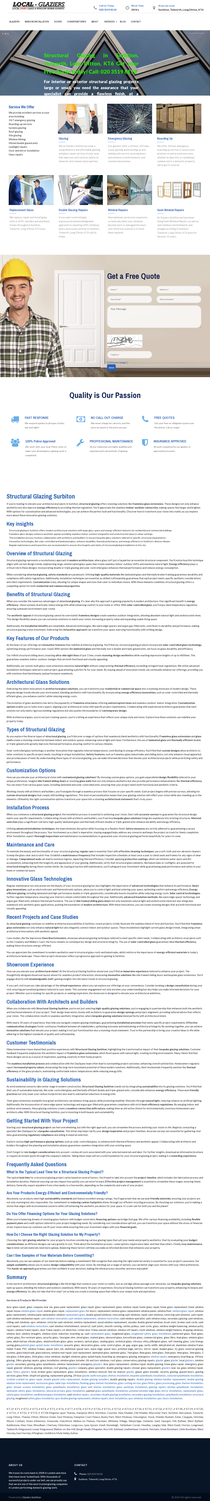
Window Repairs (118, 210)
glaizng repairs (157, 1386)
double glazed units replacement (62, 1379)
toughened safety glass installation (151, 1333)
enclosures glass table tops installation (57, 1383)
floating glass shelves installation (98, 1383)
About (94, 21)
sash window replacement (82, 1318)
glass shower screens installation (25, 1386)
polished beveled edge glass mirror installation (155, 1390)
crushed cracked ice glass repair (24, 1379)
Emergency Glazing (120, 138)
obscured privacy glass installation (65, 1390)
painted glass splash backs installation (42, 1345)
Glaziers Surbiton (31, 1497)
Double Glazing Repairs (73, 210)
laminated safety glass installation (26, 1390)
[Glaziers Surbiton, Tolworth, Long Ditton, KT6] (40, 6)
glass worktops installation (132, 1386)
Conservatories (76, 21)
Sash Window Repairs (170, 210)
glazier (159, 1360)
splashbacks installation (179, 1394)
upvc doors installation (169, 1398)
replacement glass (75, 1310)
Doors (58, 21)
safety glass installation (20, 1394)
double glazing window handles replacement (161, 1379)
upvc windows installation (142, 1398)
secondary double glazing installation (110, 1394)
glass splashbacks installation (62, 1386)
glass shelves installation (189, 1383)
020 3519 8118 (107, 9)
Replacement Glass (22, 210)
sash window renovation (54, 1318)
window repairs (159, 1356)
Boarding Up (165, 138)
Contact (136, 21)
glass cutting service (129, 1383)
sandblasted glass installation (50, 1394)
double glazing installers (95, 1379)
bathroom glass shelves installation (110, 1375)
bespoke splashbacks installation (148, 1375)
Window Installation (37, 21)
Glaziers (14, 21)
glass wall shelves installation (98, 1386)
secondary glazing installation (148, 1394)
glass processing (165, 1383)
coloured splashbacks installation (185, 1375)
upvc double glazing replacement (73, 1398)
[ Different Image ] (117, 362)
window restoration (108, 1318)
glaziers (189, 1360)
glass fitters (13, 1371)
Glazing (63, 138)
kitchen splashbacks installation (185, 1386)
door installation (118, 1398)
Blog (123, 21)
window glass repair (32, 1310)
